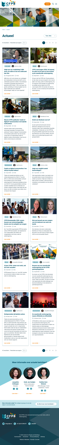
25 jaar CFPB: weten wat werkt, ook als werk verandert (15, 266)
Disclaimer (25, 436)
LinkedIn (33, 423)
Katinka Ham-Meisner (43, 383)
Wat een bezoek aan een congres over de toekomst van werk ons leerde (42, 222)
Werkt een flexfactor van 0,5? (41, 120)
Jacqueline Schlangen (15, 383)
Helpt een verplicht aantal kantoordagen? (40, 169)
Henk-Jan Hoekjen (29, 382)
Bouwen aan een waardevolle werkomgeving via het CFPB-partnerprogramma (41, 267)
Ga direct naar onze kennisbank (45, 404)
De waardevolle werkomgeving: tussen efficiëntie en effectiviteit (42, 315)
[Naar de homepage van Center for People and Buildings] (9, 3)
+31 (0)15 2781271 (22, 423)
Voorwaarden (17, 436)
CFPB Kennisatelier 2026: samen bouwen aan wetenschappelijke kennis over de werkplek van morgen (15, 222)
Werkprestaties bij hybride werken (14, 314)
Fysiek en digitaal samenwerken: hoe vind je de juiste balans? (15, 169)
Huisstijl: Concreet (34, 439)
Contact (48, 4)
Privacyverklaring (34, 436)
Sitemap (43, 436)
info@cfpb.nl (8, 423)
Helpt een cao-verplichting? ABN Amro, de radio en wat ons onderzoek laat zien (15, 71)
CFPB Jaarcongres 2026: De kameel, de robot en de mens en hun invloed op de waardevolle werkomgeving (43, 71)
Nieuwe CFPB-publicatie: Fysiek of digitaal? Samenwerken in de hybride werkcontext (15, 121)
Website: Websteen (24, 439)
